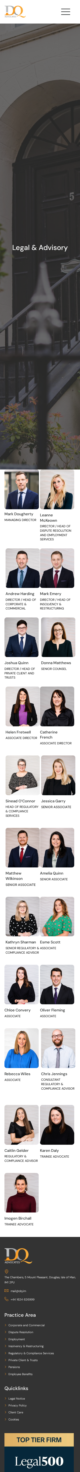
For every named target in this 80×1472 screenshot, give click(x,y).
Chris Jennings (54, 1073)
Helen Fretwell (18, 732)
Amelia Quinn (51, 873)
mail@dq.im (18, 1291)
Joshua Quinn (16, 662)
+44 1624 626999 (22, 1299)
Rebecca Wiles (17, 1073)
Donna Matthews (56, 662)
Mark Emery (50, 593)
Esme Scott (50, 942)
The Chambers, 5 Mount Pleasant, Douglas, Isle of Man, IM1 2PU (40, 1279)
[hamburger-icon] (65, 12)
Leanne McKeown (48, 518)
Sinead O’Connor (20, 801)
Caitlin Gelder (16, 1150)
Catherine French (49, 735)
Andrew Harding (20, 593)
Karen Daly (49, 1150)
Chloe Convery (17, 1010)
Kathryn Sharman (21, 942)
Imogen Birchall (17, 1218)
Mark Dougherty (18, 513)
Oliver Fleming (52, 1010)
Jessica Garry (53, 801)
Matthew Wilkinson (14, 876)
